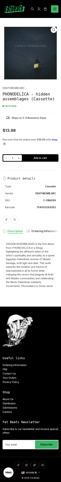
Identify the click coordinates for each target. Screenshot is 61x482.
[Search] (32, 9)
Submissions (10, 407)
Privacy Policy (11, 382)
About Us (8, 399)
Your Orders (9, 377)
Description (15, 231)
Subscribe (46, 444)
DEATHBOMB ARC (14, 88)
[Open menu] (54, 9)
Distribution (9, 403)
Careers (7, 411)
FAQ (5, 369)
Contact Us (9, 373)
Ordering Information (45, 231)
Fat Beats (34, 478)
